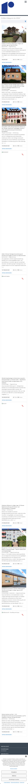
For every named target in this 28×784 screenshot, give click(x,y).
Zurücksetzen (3, 750)
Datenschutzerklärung (15, 782)
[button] (26, 756)
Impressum (22, 782)
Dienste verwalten (13, 768)
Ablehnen (14, 775)
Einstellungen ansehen (14, 779)
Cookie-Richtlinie (7, 782)
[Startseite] (8, 7)
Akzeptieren (14, 772)
